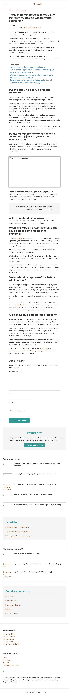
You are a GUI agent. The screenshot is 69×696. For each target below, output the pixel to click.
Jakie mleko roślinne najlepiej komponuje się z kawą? (33, 494)
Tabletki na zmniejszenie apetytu (18, 532)
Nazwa (12, 394)
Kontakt (6, 663)
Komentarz (14, 371)
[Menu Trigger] (5, 4)
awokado (18, 305)
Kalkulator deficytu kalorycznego (18, 527)
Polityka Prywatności (11, 665)
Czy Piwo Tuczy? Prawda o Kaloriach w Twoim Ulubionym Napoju (37, 564)
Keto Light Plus (11, 601)
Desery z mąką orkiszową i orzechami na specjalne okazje (35, 484)
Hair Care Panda (11, 613)
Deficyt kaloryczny (10, 641)
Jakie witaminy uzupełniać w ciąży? (26, 553)
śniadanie (21, 238)
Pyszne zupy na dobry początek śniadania (27, 67)
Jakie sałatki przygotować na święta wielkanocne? (31, 80)
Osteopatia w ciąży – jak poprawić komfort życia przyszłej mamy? (37, 505)
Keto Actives (10, 596)
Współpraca (7, 660)
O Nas (5, 658)
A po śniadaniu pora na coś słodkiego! (26, 83)
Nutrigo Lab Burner (13, 605)
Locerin (8, 609)
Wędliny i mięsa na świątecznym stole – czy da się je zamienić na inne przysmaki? (31, 76)
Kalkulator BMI (8, 634)
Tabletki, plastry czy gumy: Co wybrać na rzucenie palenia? (35, 474)
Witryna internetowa (17, 411)
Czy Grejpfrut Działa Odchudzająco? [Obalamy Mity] (32, 572)
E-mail (12, 402)
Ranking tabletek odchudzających (18, 536)
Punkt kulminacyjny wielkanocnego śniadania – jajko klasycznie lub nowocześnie (32, 71)
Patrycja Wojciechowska (32, 27)
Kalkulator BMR (9, 636)
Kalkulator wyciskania (11, 644)
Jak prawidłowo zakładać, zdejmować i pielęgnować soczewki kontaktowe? (36, 464)
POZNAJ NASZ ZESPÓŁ (34, 445)
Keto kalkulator (9, 639)
